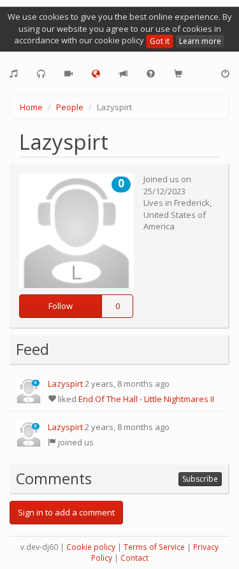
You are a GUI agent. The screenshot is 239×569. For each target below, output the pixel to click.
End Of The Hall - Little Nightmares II (146, 399)
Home (31, 107)
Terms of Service (154, 547)
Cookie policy (90, 547)
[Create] (13, 74)
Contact (134, 557)
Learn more (200, 41)
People (69, 107)
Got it (160, 41)
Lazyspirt (65, 383)
